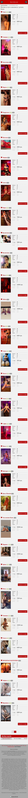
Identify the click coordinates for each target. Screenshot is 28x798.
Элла (4, 398)
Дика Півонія (7, 493)
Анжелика (6, 62)
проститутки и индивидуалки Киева (12, 792)
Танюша (5, 615)
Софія (4, 423)
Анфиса (5, 680)
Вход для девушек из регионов (17, 745)
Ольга (4, 638)
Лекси (4, 373)
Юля (4, 589)
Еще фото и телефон (23, 33)
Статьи (15, 746)
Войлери (5, 471)
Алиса (4, 182)
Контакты (19, 746)
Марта (5, 87)
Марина (5, 544)
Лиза (4, 275)
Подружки (6, 112)
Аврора (5, 157)
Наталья (5, 137)
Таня (4, 12)
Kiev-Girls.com (14, 2)
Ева (4, 326)
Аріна (4, 564)
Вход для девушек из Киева (6, 745)
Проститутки (17, 738)
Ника (4, 446)
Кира (4, 207)
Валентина (6, 233)
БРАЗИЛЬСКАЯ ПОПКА (10, 660)
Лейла (4, 299)
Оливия (5, 37)
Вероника (6, 703)
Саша (4, 351)
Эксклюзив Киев (8, 517)
